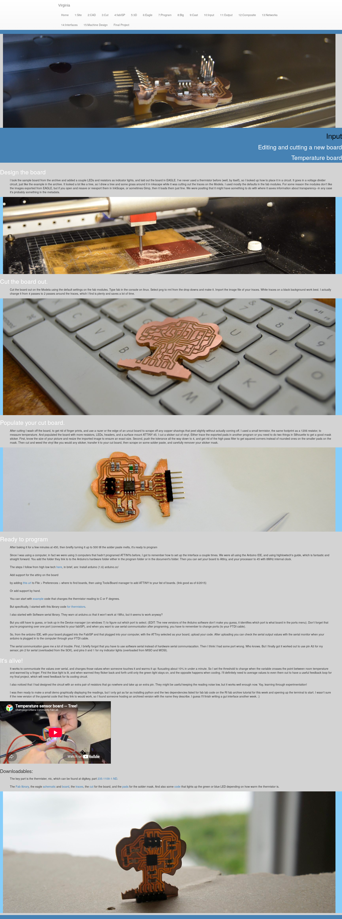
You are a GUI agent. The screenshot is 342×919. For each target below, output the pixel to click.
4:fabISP (119, 15)
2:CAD (92, 15)
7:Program (165, 15)
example (38, 599)
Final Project (121, 25)
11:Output (226, 15)
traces (79, 786)
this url (27, 583)
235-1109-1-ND (107, 778)
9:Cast (194, 15)
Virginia (64, 5)
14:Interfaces (69, 25)
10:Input (209, 15)
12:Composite (247, 15)
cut (91, 786)
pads (125, 786)
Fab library (22, 786)
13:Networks (269, 15)
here (59, 567)
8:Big (181, 15)
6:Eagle (147, 15)
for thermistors (76, 607)
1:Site (78, 15)
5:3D (134, 15)
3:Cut (105, 15)
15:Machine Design (96, 25)
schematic (49, 786)
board (65, 786)
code (177, 786)
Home (65, 15)
